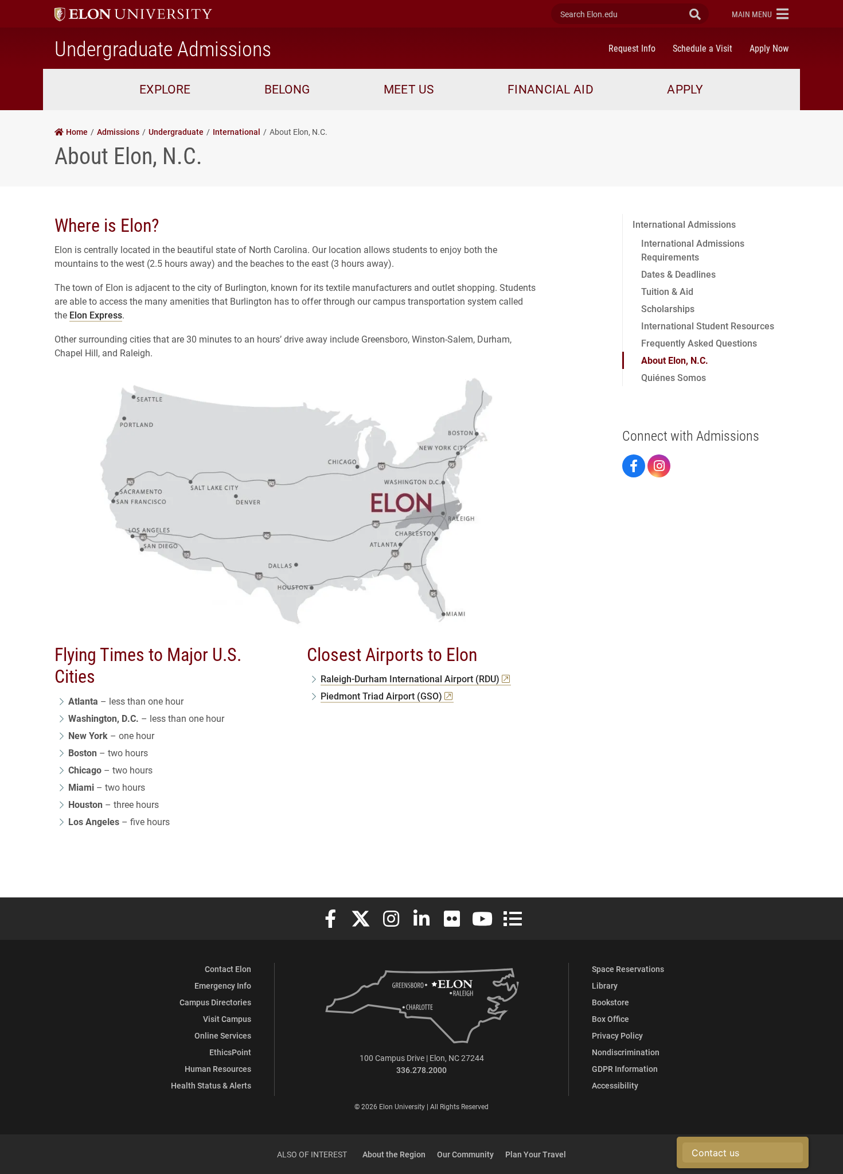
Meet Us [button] (409, 89)
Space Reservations (628, 968)
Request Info (631, 48)
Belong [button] (287, 89)
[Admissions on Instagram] (658, 465)
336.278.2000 (421, 1069)
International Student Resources (707, 326)
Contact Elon (228, 968)
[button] (760, 14)
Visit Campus (227, 1018)
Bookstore (610, 1002)
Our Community (465, 1154)
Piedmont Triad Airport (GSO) (381, 696)
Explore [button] (164, 89)
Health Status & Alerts (211, 1085)
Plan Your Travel (535, 1154)
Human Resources (218, 1068)
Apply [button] (685, 89)
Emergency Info (222, 985)
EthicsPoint (230, 1052)
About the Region (394, 1154)
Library (605, 985)
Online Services (222, 1035)
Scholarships (667, 308)
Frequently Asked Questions (699, 343)
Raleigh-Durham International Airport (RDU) (410, 678)
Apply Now (769, 48)
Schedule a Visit (702, 48)
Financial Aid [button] (551, 89)
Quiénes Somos (673, 377)
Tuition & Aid (667, 291)
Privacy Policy (617, 1035)
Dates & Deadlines (678, 274)
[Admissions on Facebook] (633, 465)
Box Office (610, 1018)
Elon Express (95, 315)
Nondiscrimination (625, 1052)
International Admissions (684, 224)
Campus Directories (215, 1002)
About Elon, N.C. (674, 360)
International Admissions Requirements (692, 250)
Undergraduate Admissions (162, 48)
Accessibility (615, 1085)
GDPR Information (625, 1068)
